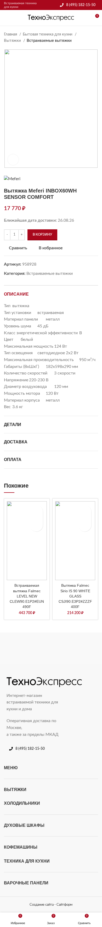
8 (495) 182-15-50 (80, 5)
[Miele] (27, 648)
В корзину (42, 234)
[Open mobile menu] (6, 18)
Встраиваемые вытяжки (49, 41)
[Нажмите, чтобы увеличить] (13, 159)
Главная (11, 34)
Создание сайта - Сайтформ (51, 904)
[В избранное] (36, 511)
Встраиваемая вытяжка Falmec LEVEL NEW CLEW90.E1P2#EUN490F (27, 596)
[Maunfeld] (75, 648)
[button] (36, 524)
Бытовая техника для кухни (48, 34)
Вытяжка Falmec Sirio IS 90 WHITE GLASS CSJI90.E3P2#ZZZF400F (75, 596)
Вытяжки (13, 41)
